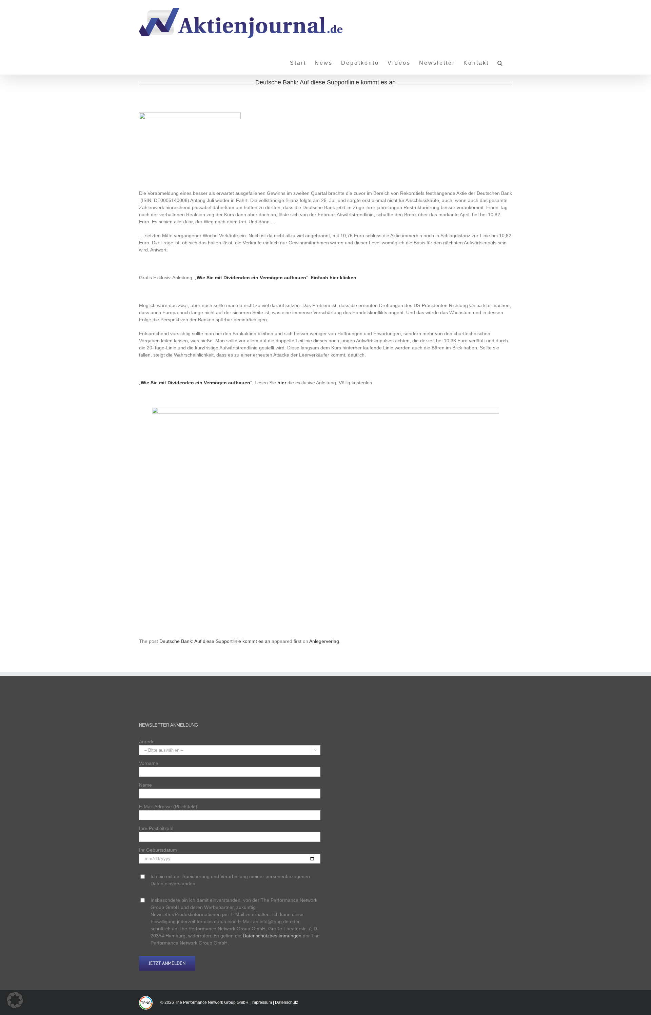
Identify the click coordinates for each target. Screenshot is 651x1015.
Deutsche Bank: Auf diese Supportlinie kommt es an (214, 641)
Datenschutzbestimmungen (272, 935)
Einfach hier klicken (333, 277)
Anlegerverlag (324, 641)
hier (281, 382)
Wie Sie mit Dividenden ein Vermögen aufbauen (251, 277)
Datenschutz (286, 1002)
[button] (500, 60)
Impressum (262, 1002)
